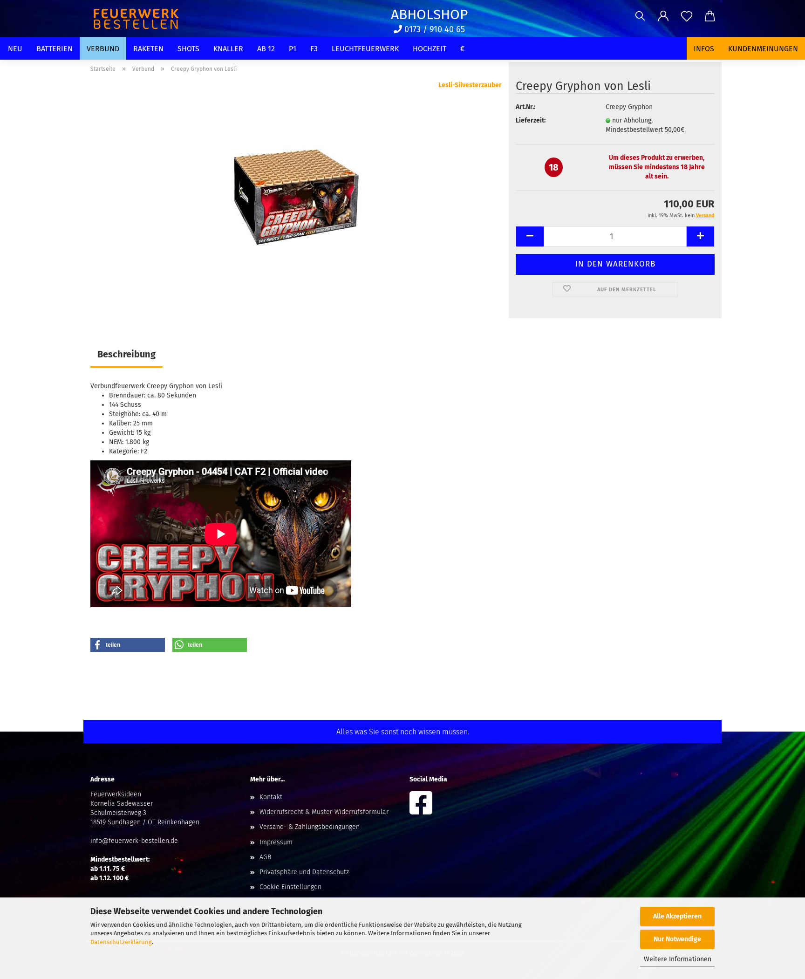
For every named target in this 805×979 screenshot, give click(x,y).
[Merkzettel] (686, 16)
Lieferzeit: (531, 120)
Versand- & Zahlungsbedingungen (309, 827)
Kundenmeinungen (763, 48)
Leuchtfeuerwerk (365, 48)
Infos (704, 48)
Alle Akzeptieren (677, 916)
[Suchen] (640, 16)
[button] (663, 16)
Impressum (276, 842)
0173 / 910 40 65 (433, 29)
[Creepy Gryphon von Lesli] (296, 197)
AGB (265, 857)
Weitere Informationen (677, 959)
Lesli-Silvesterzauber (470, 85)
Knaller (228, 48)
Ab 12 (266, 48)
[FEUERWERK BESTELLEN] (139, 18)
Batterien (54, 48)
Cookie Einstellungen (290, 887)
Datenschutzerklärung (121, 941)
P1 (292, 48)
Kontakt (270, 797)
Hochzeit (429, 48)
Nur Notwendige (677, 939)
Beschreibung (126, 354)
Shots (188, 48)
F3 (314, 48)
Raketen (148, 48)
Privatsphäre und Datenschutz (304, 872)
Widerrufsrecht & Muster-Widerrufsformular (324, 812)
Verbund (103, 48)
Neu (15, 48)
